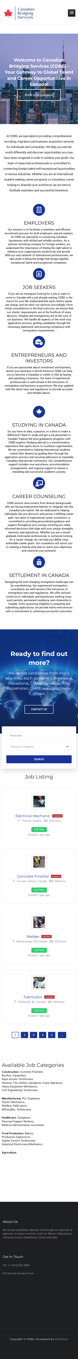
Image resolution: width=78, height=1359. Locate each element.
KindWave (61, 1339)
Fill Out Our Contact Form (18, 1273)
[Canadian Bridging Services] (19, 13)
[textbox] (22, 746)
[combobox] (39, 746)
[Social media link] (39, 1348)
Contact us (39, 709)
